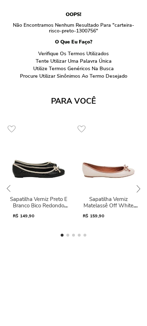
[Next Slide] (138, 188)
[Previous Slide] (8, 188)
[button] (62, 235)
